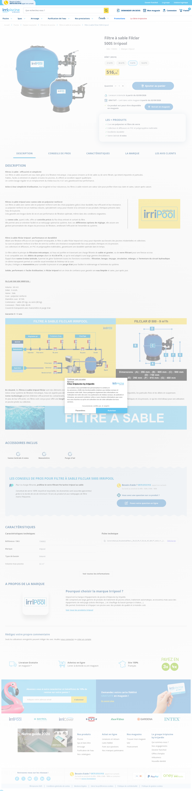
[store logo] (11, 10)
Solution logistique (181, 2)
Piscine (6, 18)
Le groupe (166, 2)
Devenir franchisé (151, 2)
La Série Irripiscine (138, 18)
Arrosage (35, 18)
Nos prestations (82, 18)
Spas (20, 18)
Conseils (102, 18)
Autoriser (112, 410)
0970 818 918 (16, 3)
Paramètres (80, 410)
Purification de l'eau (57, 18)
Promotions (119, 18)
